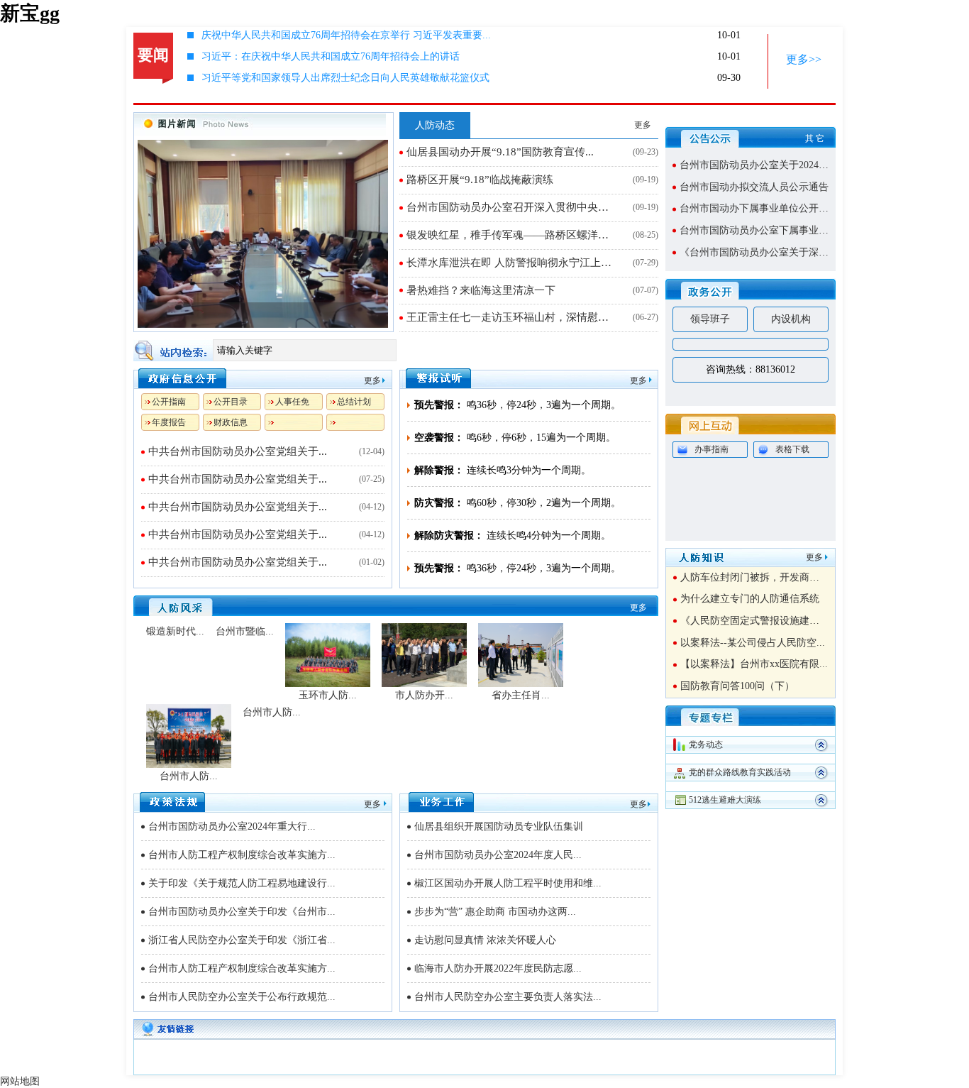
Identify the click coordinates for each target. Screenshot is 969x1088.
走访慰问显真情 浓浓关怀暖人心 (485, 940)
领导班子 (710, 319)
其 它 (814, 138)
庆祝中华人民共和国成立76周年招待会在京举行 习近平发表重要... (346, 35)
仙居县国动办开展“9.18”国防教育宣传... (500, 152)
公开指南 (169, 402)
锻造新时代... (175, 631)
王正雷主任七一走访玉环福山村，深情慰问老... (512, 317)
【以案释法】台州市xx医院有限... (754, 664)
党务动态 (706, 744)
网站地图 (20, 1081)
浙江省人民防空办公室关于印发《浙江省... (242, 940)
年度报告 (169, 422)
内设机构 (791, 319)
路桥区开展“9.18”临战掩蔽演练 (479, 179)
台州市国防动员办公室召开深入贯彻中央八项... (512, 207)
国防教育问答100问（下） (737, 686)
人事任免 (292, 402)
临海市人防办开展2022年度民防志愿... (498, 968)
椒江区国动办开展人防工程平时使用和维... (508, 883)
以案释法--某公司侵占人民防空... (752, 642)
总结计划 (354, 402)
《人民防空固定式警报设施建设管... (759, 620)
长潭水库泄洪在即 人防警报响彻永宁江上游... (512, 262)
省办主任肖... (521, 695)
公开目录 (231, 402)
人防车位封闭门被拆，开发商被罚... (759, 577)
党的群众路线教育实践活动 (740, 772)
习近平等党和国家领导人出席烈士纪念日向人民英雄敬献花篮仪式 (345, 77)
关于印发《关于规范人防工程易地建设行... (242, 883)
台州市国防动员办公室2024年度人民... (498, 855)
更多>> (803, 59)
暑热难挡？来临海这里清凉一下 (480, 290)
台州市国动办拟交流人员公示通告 (754, 187)
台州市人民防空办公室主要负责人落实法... (508, 996)
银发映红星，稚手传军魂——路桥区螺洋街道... (512, 235)
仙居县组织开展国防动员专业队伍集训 (498, 826)
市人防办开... (424, 695)
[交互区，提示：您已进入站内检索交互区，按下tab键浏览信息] (395, 350)
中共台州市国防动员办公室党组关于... (237, 451)
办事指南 (711, 449)
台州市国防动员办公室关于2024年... (758, 165)
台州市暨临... (245, 631)
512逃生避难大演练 (725, 800)
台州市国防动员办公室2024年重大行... (232, 826)
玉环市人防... (328, 695)
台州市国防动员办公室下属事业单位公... (768, 230)
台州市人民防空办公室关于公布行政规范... (242, 996)
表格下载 (792, 449)
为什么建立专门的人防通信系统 (749, 598)
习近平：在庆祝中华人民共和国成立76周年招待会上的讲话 (330, 56)
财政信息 (231, 422)
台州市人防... (189, 776)
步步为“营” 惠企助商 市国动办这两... (495, 911)
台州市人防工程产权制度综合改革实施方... (242, 855)
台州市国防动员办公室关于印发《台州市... (242, 911)
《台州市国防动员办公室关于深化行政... (768, 252)
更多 (642, 125)
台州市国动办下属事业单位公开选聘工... (768, 208)
